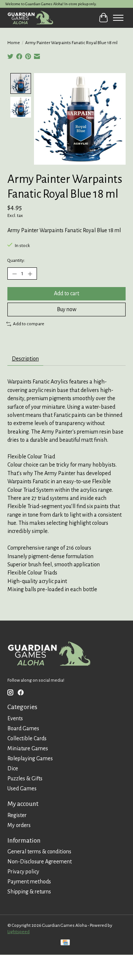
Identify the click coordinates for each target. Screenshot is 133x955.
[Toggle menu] (118, 17)
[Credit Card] (65, 943)
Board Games (23, 728)
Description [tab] (25, 359)
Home (13, 42)
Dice (12, 768)
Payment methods (29, 882)
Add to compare (28, 323)
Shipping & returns (29, 892)
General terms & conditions (39, 851)
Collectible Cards (27, 738)
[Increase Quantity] (30, 274)
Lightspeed (18, 931)
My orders (19, 825)
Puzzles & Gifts (24, 778)
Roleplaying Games (30, 758)
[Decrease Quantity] (14, 274)
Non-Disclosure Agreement (39, 862)
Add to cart (66, 293)
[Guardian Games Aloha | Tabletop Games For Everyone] (30, 17)
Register (17, 815)
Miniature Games (27, 748)
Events (15, 718)
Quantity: (16, 260)
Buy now (66, 309)
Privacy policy (23, 872)
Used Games (22, 788)
